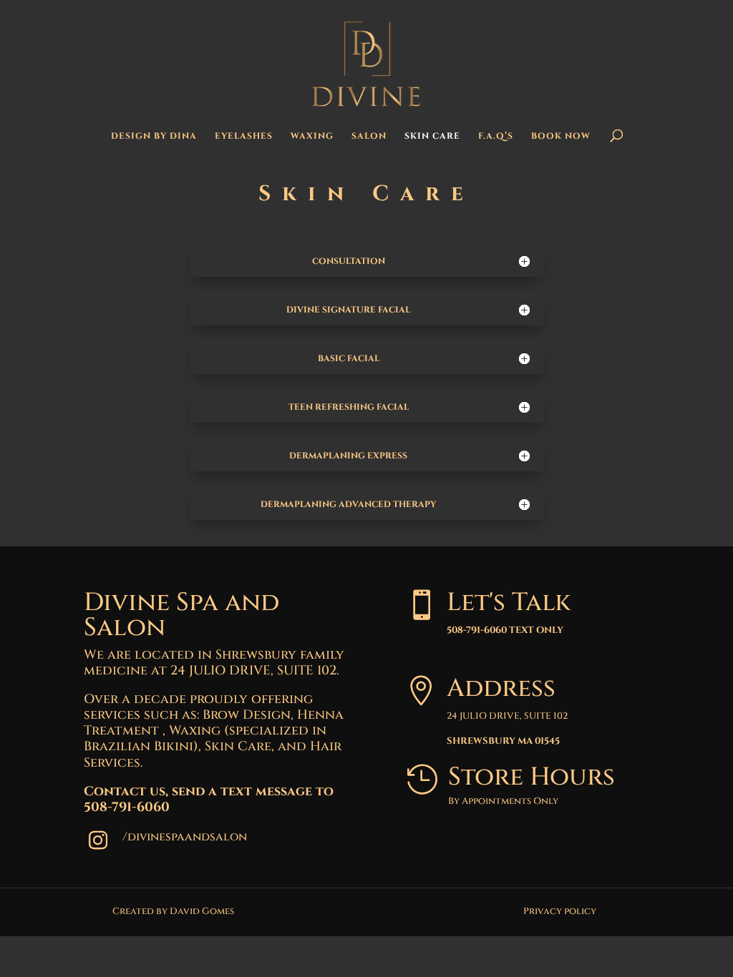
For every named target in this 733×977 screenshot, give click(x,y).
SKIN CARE (432, 136)
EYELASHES (244, 136)
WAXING (312, 136)
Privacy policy (559, 911)
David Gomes (202, 911)
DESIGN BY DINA (154, 136)
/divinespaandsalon (184, 837)
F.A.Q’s (495, 136)
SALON (369, 136)
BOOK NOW (561, 136)
